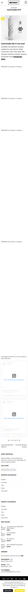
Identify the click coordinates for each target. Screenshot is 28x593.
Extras (3, 488)
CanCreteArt (14, 7)
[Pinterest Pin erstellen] (15, 440)
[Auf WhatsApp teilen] (8, 440)
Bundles (3, 479)
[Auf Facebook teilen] (10, 440)
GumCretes (4, 491)
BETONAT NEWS (5, 469)
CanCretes (4, 482)
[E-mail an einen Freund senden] (14, 440)
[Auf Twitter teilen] (12, 440)
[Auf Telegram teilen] (19, 440)
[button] (2, 2)
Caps (2, 485)
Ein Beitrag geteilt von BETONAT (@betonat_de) (14, 395)
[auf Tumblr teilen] (17, 440)
